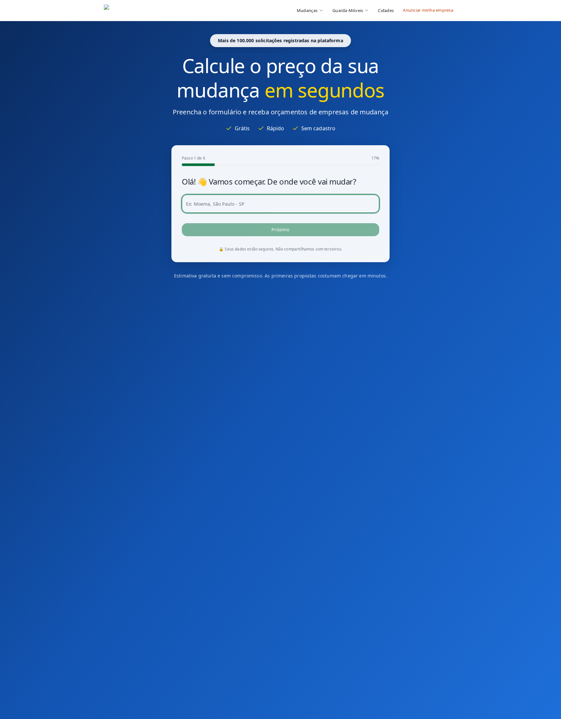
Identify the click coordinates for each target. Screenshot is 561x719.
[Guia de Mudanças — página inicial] (147, 10)
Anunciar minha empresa (428, 10)
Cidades (386, 10)
